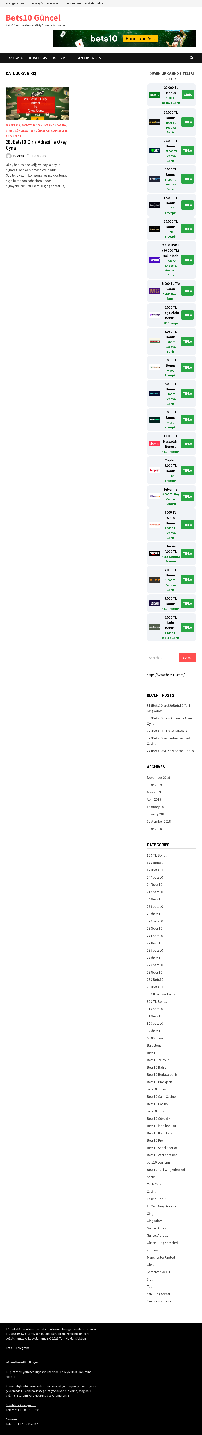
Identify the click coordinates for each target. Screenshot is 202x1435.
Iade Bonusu (73, 3)
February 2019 (157, 806)
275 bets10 (155, 950)
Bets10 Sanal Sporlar (162, 1147)
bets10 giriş (155, 1111)
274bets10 (154, 943)
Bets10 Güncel (33, 17)
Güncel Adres (24, 130)
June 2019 (154, 784)
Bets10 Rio (155, 1140)
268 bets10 (155, 906)
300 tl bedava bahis (161, 994)
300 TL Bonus (157, 1001)
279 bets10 (155, 965)
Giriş (9, 130)
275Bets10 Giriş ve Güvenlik (167, 731)
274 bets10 (155, 935)
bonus (151, 1177)
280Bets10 (28, 125)
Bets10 (152, 1052)
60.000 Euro (155, 1038)
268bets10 (154, 913)
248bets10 (154, 899)
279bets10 (154, 972)
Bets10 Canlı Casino (161, 1096)
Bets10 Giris (54, 3)
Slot (18, 136)
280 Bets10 (13, 125)
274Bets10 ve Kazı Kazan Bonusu (171, 751)
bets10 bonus (156, 1089)
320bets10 (154, 1030)
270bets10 (154, 928)
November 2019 (158, 777)
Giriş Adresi (155, 1220)
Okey (9, 136)
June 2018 (154, 828)
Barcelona (154, 1045)
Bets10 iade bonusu (161, 1125)
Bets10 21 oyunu (159, 1060)
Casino (61, 125)
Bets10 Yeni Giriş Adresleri (166, 1169)
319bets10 (154, 1016)
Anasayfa (37, 3)
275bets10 (154, 957)
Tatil (150, 1286)
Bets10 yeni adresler (162, 1155)
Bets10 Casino (157, 1104)
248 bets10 (155, 892)
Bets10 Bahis (156, 1067)
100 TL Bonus (157, 855)
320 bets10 (155, 1023)
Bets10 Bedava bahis (162, 1074)
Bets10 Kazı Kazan (160, 1133)
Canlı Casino (45, 125)
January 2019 (156, 814)
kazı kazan (154, 1250)
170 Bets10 (155, 862)
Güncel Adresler (158, 1235)
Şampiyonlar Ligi (159, 1272)
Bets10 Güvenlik (158, 1118)
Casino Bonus (157, 1199)
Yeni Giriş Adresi (158, 1294)
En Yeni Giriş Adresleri (162, 1206)
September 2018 (159, 821)
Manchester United (161, 1257)
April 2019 (154, 799)
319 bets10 (155, 1009)
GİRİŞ (188, 94)
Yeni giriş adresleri (160, 1301)
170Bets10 (155, 870)
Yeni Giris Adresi (94, 3)
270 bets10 (155, 921)
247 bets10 (155, 877)
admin (20, 156)
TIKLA (187, 122)
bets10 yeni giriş (159, 1162)
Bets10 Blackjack (159, 1082)
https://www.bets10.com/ (166, 674)
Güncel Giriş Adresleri (51, 130)
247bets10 (154, 884)
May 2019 (154, 792)
